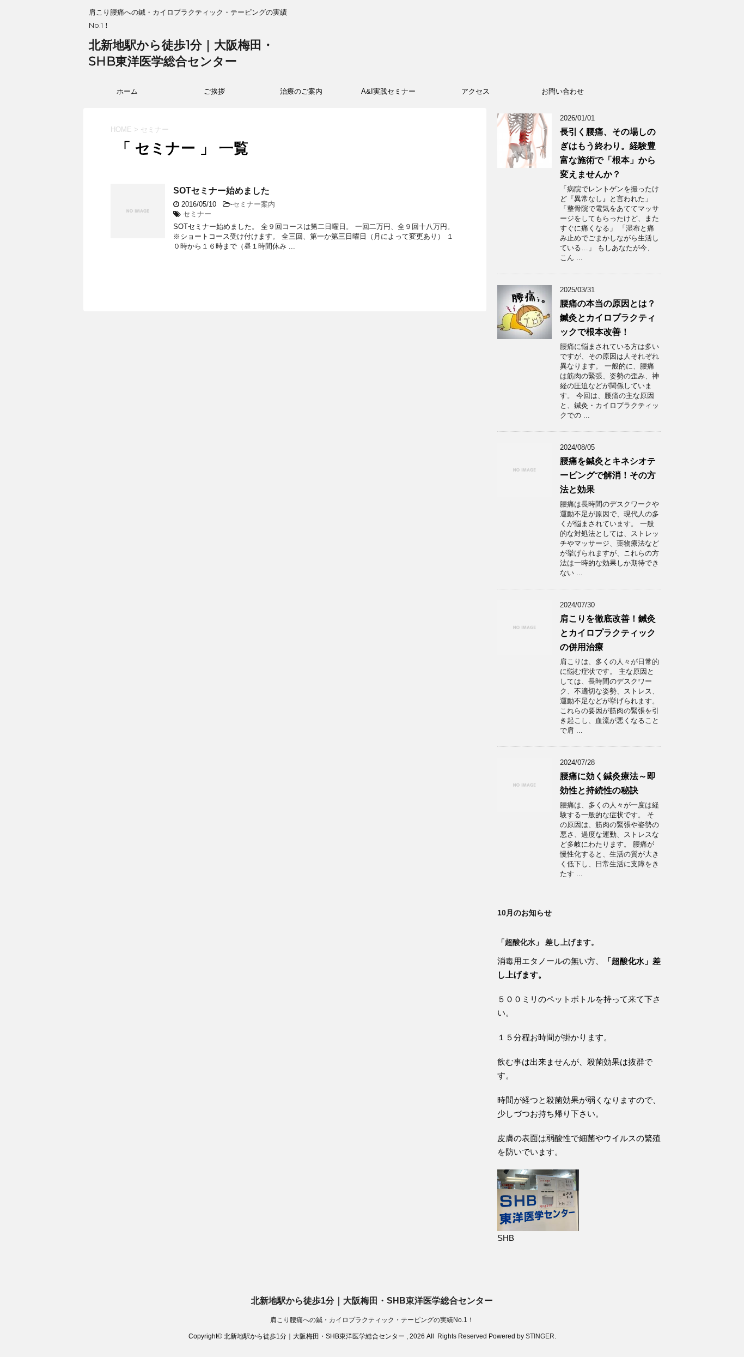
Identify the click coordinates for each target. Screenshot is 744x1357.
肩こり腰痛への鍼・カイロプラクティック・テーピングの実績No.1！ (372, 1320)
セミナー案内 (254, 204)
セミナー (197, 214)
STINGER (540, 1336)
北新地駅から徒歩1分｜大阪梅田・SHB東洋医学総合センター (372, 1300)
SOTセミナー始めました (221, 190)
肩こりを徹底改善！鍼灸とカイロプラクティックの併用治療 (608, 633)
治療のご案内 (301, 91)
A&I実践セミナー (388, 91)
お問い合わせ (562, 91)
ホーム (127, 91)
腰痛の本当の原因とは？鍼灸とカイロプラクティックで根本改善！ (608, 317)
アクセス (475, 91)
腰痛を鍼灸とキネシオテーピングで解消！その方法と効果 (608, 475)
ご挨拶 (214, 91)
